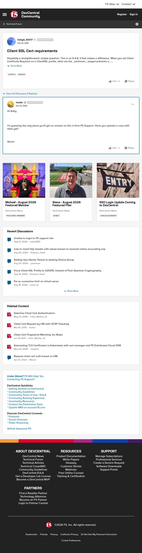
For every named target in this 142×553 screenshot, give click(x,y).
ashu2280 (35, 241)
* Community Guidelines (21, 391)
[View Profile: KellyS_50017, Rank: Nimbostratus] (11, 41)
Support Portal (109, 469)
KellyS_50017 (25, 39)
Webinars (71, 469)
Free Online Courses (71, 473)
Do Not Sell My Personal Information (99, 534)
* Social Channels (17, 419)
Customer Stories (71, 466)
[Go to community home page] (25, 14)
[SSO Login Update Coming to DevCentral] (118, 180)
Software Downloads (109, 466)
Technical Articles (33, 463)
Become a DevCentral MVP (33, 479)
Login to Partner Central (33, 503)
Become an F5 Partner (33, 500)
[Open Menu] (137, 24)
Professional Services (109, 459)
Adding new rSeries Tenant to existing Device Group (44, 259)
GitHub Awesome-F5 (19, 428)
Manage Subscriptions (108, 456)
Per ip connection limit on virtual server (36, 281)
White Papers (71, 459)
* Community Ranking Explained (25, 398)
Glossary (71, 463)
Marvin (32, 360)
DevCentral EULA (33, 473)
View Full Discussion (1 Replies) (21, 93)
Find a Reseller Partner (33, 493)
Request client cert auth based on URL (36, 356)
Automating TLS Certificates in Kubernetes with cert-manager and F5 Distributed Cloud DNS (67, 345)
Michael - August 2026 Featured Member (20, 204)
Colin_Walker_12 (38, 317)
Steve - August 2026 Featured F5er (66, 204)
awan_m (34, 285)
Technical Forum (14, 24)
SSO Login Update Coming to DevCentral (117, 204)
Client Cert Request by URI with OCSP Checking (41, 323)
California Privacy (69, 534)
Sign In (134, 14)
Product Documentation (71, 456)
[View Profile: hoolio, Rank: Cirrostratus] (10, 104)
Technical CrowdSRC (33, 466)
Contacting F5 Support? (21, 379)
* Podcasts (13, 416)
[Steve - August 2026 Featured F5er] (71, 180)
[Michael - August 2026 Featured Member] (24, 180)
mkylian (35, 349)
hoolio (19, 102)
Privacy (54, 534)
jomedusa (35, 263)
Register (122, 14)
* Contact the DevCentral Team (25, 404)
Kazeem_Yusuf (37, 252)
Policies (44, 534)
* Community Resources (20, 401)
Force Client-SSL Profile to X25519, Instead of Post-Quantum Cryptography (57, 270)
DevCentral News (14, 210)
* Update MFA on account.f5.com (26, 407)
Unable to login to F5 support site (33, 238)
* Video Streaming (17, 422)
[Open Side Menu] (4, 14)
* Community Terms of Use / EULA (26, 394)
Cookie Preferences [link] (71, 540)
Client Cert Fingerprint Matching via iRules (38, 334)
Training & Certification (71, 476)
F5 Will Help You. (25, 376)
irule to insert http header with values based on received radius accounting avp (59, 249)
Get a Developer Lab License (33, 476)
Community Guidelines (33, 469)
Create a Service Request (108, 463)
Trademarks (31, 534)
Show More (16, 66)
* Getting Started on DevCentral (25, 388)
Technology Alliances (33, 496)
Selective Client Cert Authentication (34, 313)
